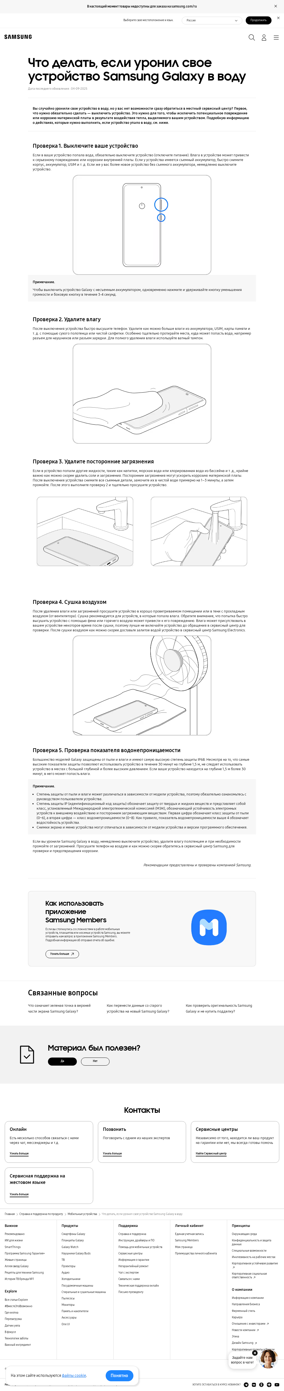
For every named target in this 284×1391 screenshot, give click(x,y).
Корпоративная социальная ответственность (249, 1275)
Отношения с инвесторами (249, 1323)
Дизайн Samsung (243, 1343)
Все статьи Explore (16, 1300)
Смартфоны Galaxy (73, 1234)
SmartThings (13, 1247)
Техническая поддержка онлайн (138, 1285)
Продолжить (258, 20)
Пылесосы (68, 1298)
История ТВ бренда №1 (19, 1279)
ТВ (63, 1260)
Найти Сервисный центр (211, 1153)
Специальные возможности (249, 1250)
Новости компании (244, 1330)
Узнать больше (59, 954)
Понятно (119, 1375)
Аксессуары (69, 1317)
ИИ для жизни (14, 1240)
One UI (66, 1324)
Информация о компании (248, 1298)
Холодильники (71, 1279)
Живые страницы (16, 1260)
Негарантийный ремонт (133, 1266)
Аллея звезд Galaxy (17, 1266)
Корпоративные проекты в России (253, 1349)
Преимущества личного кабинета (196, 1253)
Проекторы (68, 1266)
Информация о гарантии (133, 1260)
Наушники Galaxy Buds (76, 1253)
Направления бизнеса (246, 1304)
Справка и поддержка (132, 1234)
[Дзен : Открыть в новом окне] (269, 1384)
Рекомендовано (14, 1234)
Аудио (65, 1272)
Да (62, 1061)
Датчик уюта (12, 1325)
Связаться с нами (129, 1279)
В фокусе (10, 1332)
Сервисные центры (130, 1253)
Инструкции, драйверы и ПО (136, 1240)
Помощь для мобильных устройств (140, 1247)
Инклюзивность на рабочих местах (253, 1257)
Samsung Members (187, 1240)
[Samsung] (17, 37)
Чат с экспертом (128, 1272)
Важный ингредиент (18, 1345)
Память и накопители (75, 1311)
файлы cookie (74, 1375)
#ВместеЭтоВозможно (18, 1306)
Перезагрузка (13, 1319)
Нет (95, 1061)
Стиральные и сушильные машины (84, 1292)
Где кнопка (11, 1312)
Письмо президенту (130, 1292)
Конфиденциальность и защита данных (251, 1242)
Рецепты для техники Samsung (24, 1272)
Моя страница (183, 1247)
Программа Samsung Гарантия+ (25, 1253)
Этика (235, 1336)
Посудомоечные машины (77, 1285)
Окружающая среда (244, 1234)
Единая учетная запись (189, 1234)
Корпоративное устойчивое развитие (255, 1263)
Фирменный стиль (243, 1311)
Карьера (237, 1317)
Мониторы (68, 1305)
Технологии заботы (16, 1338)
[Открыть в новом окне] (246, 1384)
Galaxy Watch (70, 1247)
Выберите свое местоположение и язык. (148, 20)
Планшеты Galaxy (73, 1240)
